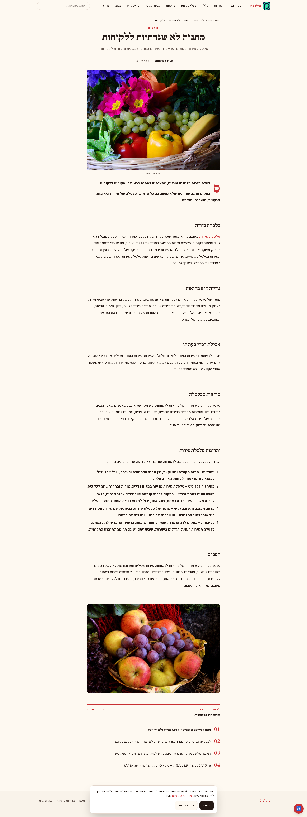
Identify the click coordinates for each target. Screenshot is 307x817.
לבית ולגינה (152, 6)
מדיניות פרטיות (66, 801)
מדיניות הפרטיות (182, 796)
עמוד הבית (234, 6)
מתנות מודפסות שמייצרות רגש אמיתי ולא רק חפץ (179, 730)
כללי (205, 6)
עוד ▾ (106, 6)
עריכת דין (133, 6)
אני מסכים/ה (186, 805)
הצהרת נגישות (45, 801)
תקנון (81, 801)
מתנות (194, 20)
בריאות (170, 6)
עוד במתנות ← (97, 709)
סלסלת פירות (209, 236)
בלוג (118, 6)
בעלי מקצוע (188, 6)
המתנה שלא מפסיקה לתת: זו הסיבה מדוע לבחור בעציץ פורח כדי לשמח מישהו (161, 753)
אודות (218, 6)
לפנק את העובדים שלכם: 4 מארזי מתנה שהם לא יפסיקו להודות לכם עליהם (163, 742)
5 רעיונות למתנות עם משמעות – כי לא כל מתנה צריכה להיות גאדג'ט (167, 765)
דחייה (207, 805)
